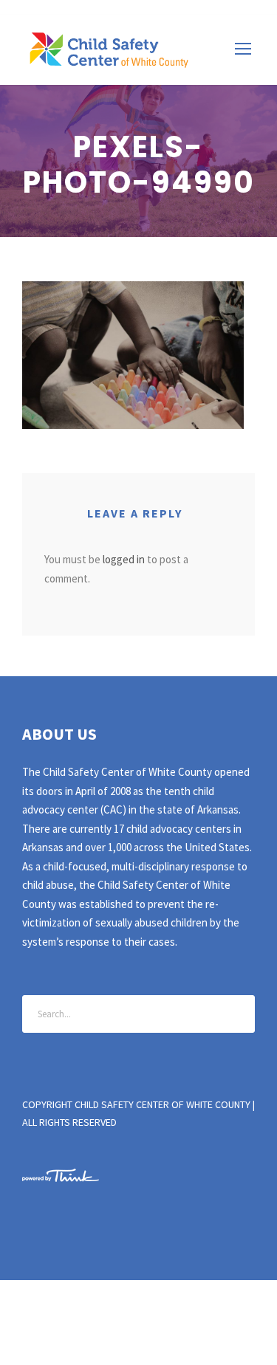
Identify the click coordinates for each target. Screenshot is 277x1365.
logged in (124, 559)
